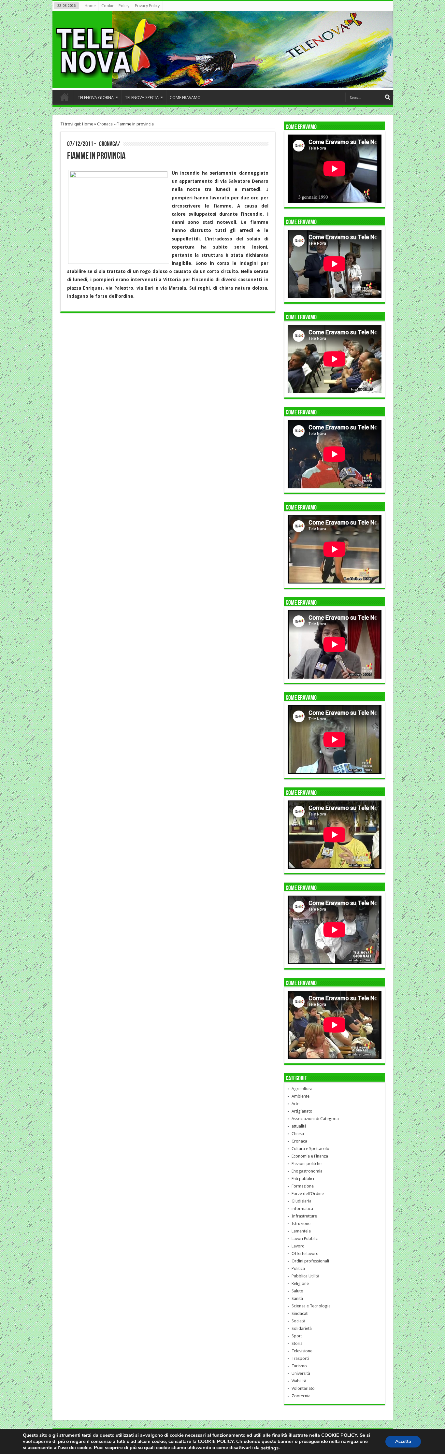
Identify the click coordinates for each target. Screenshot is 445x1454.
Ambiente (300, 1096)
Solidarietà (302, 1328)
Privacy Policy (147, 5)
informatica (302, 1208)
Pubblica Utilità (305, 1276)
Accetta (403, 1441)
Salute (297, 1290)
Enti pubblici (303, 1178)
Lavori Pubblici (305, 1238)
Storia (297, 1343)
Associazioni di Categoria (315, 1118)
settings (270, 1448)
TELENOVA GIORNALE (98, 97)
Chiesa (298, 1133)
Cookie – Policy (115, 5)
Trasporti (300, 1358)
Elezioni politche (307, 1163)
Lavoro (298, 1246)
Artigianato (302, 1111)
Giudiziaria (301, 1201)
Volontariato (303, 1388)
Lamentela (301, 1231)
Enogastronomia (307, 1171)
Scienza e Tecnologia (311, 1305)
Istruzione (301, 1223)
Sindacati (300, 1313)
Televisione (302, 1350)
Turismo (299, 1365)
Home (90, 5)
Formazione (303, 1186)
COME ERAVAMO (185, 97)
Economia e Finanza (310, 1156)
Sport (297, 1335)
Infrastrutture (304, 1216)
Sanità (297, 1298)
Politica (298, 1268)
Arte (295, 1103)
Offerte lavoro (305, 1253)
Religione (300, 1283)
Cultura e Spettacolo (310, 1148)
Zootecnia (301, 1395)
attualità (299, 1126)
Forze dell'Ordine (308, 1193)
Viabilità (299, 1380)
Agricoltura (302, 1088)
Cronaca (105, 124)
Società (298, 1320)
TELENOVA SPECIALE (144, 97)
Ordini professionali (310, 1261)
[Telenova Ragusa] (224, 83)
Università (301, 1373)
